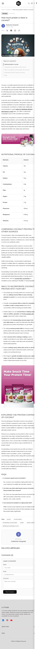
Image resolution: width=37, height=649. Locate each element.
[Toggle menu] (2, 3)
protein (22, 522)
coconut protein (18, 519)
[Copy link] (19, 30)
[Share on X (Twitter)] (7, 30)
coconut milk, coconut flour (22, 278)
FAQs (5, 75)
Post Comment (10, 592)
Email (4, 571)
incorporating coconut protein (10, 522)
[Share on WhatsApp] (15, 30)
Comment (6, 578)
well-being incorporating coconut (11, 526)
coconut (9, 519)
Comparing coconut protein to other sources (15, 67)
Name (4, 564)
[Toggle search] (29, 3)
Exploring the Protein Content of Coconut (14, 72)
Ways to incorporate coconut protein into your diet (16, 69)
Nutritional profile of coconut (11, 64)
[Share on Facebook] (11, 30)
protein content (30, 522)
